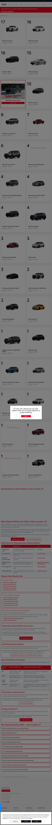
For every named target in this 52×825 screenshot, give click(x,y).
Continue (26, 416)
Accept (36, 821)
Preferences (15, 821)
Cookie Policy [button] (5, 818)
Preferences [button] (30, 818)
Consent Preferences (0, 808)
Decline (26, 821)
